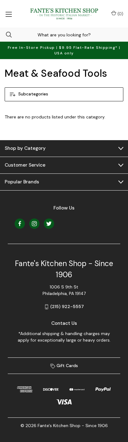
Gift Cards (66, 365)
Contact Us (64, 323)
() (119, 13)
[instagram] (34, 223)
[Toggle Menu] (8, 14)
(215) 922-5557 (67, 306)
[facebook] (19, 223)
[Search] (6, 35)
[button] (64, 94)
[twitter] (49, 223)
